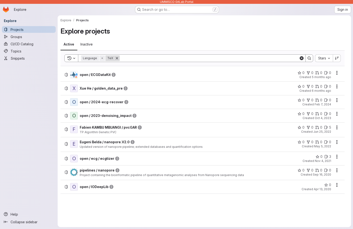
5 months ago (321, 77)
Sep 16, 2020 (322, 174)
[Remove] (117, 58)
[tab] (69, 44)
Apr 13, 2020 (322, 189)
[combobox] (324, 58)
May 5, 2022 (322, 146)
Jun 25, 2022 (322, 131)
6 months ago (321, 90)
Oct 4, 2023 (323, 118)
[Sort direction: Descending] (337, 58)
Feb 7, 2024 (323, 104)
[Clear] (301, 58)
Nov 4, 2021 (323, 161)
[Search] (309, 58)
